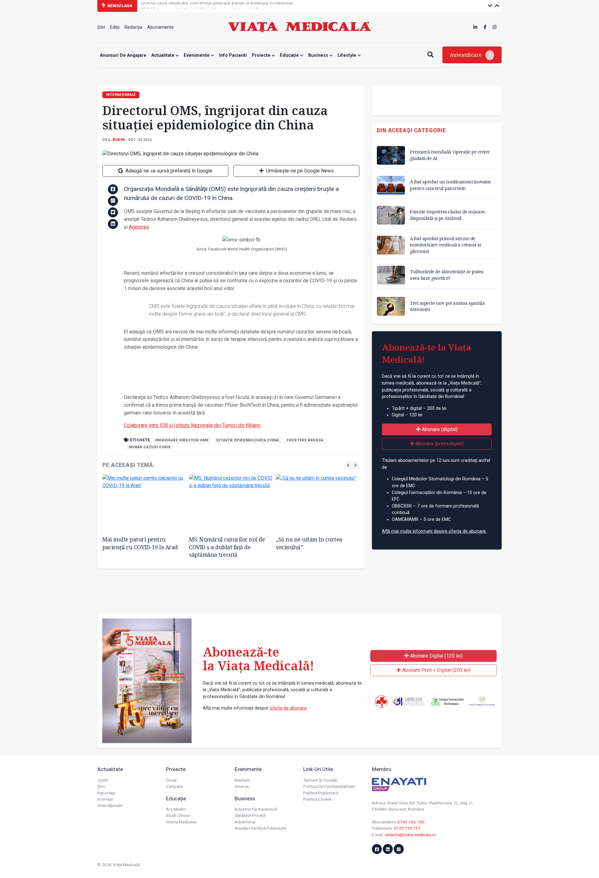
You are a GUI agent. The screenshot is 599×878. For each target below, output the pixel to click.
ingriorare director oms (182, 440)
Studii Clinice (178, 815)
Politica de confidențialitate (329, 786)
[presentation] (348, 465)
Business (318, 55)
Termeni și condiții (320, 780)
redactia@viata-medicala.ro (410, 834)
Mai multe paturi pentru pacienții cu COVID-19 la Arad (140, 543)
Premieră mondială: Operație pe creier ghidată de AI (450, 155)
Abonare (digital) (439, 429)
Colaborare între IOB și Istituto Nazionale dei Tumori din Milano (192, 425)
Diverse (242, 786)
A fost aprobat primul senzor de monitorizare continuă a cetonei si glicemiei (445, 244)
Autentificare (466, 54)
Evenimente (197, 55)
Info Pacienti (233, 55)
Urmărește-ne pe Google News (299, 171)
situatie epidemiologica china (247, 440)
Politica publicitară (320, 792)
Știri (101, 27)
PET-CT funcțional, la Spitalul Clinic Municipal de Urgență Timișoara (208, 5)
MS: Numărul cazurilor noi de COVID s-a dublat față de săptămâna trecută (227, 547)
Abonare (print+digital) (439, 444)
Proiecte (262, 55)
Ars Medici (176, 809)
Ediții (114, 27)
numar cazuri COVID (150, 447)
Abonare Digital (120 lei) (436, 656)
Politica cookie (317, 799)
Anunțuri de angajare (123, 55)
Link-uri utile (318, 769)
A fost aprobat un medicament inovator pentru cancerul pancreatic (450, 185)
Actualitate (163, 55)
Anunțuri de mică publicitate (260, 828)
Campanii (174, 786)
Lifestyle (348, 55)
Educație (290, 55)
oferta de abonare (288, 708)
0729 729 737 (407, 828)
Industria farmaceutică (256, 809)
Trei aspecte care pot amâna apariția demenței (447, 306)
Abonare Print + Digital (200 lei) (435, 670)
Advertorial (245, 821)
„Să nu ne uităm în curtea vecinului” (309, 543)
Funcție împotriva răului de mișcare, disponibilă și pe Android (448, 215)
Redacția (133, 27)
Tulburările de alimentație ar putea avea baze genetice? (447, 275)
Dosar (171, 780)
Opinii (102, 780)
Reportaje (106, 792)
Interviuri (105, 799)
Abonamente (160, 27)
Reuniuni (242, 780)
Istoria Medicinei (181, 821)
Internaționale (109, 805)
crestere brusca (305, 440)
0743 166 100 (410, 821)
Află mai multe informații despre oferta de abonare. (434, 531)
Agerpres (139, 227)
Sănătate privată (250, 815)
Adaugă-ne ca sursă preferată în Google (168, 171)
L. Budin (116, 139)
